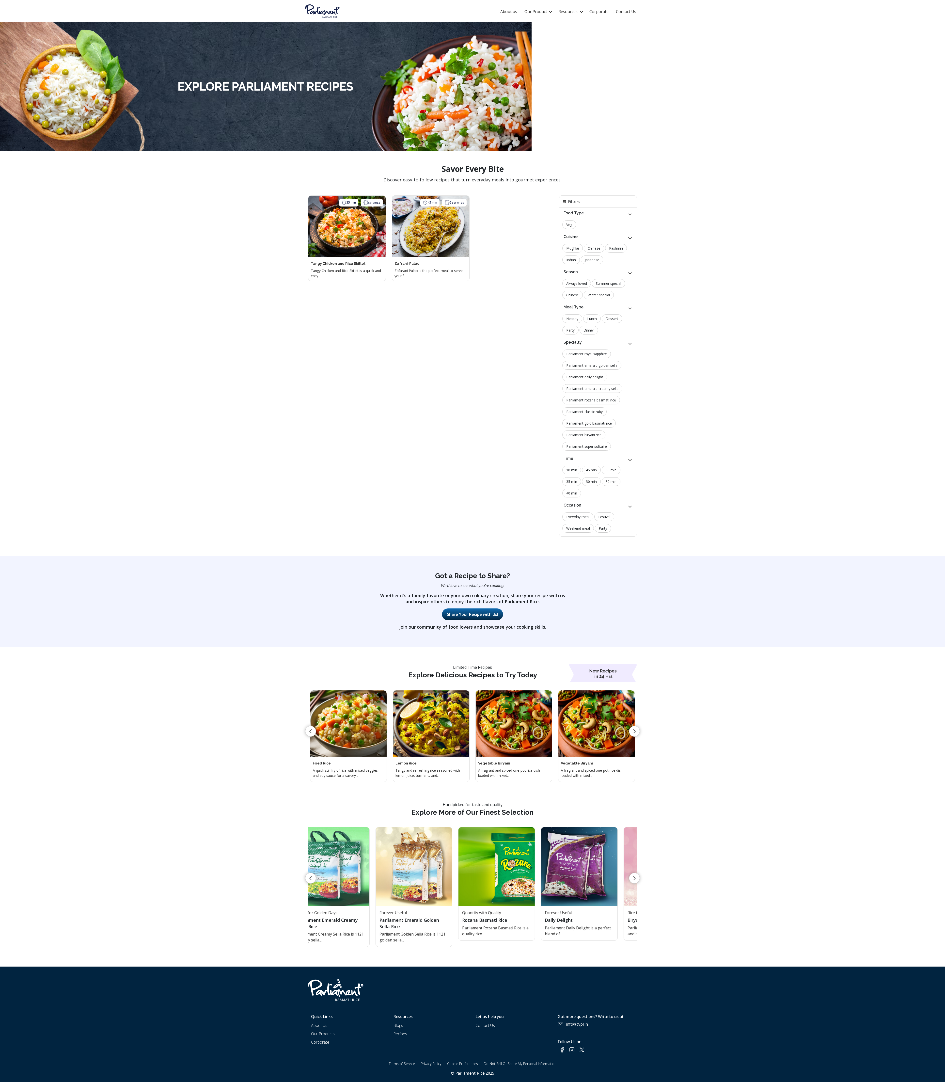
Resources (568, 11)
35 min (351, 202)
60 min (611, 470)
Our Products (323, 1033)
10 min (571, 470)
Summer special (608, 283)
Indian (571, 259)
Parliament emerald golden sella (591, 365)
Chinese (594, 248)
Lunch (592, 318)
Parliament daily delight (584, 377)
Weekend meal (578, 528)
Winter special (599, 295)
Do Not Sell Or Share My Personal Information (520, 1063)
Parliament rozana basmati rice (591, 400)
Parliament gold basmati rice (589, 423)
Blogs (398, 1025)
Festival (604, 516)
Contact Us (626, 11)
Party (570, 330)
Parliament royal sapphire (586, 353)
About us (508, 11)
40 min (571, 493)
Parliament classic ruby (584, 411)
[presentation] (310, 731)
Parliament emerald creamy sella (592, 388)
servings (374, 202)
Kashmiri (616, 248)
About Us (319, 1025)
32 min (611, 481)
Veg (569, 224)
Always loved (576, 283)
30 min (591, 481)
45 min (432, 202)
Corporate (599, 11)
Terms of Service (402, 1063)
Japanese (592, 259)
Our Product (536, 11)
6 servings (456, 202)
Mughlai (572, 248)
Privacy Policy (431, 1063)
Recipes (400, 1033)
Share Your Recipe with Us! (472, 614)
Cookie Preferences (462, 1063)
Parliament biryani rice (583, 434)
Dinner (588, 330)
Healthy (572, 318)
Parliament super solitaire (586, 446)
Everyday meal (577, 516)
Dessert (612, 318)
